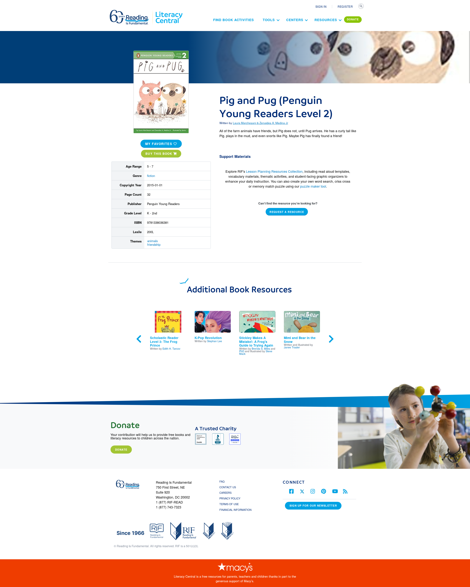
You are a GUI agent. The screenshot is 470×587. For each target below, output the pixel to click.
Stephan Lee (214, 341)
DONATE (353, 19)
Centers (294, 19)
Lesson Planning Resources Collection (274, 171)
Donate (121, 449)
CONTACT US (228, 487)
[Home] (131, 11)
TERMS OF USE (230, 504)
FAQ (222, 481)
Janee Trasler (292, 347)
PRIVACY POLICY (229, 498)
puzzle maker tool (313, 186)
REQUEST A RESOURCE (287, 212)
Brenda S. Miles (261, 348)
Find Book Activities (233, 19)
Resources (325, 19)
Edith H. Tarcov (171, 348)
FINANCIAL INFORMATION (235, 510)
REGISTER (345, 6)
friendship (153, 244)
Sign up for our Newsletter (313, 505)
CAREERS (225, 492)
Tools (269, 19)
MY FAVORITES (159, 144)
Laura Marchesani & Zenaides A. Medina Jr (260, 123)
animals (152, 241)
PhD (241, 351)
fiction (151, 175)
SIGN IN (321, 6)
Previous (139, 339)
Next (331, 339)
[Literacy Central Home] (168, 11)
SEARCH (361, 6)
